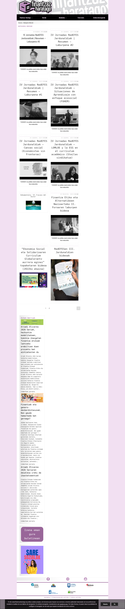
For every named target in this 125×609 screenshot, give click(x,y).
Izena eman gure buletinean (32, 534)
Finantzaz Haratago (25, 18)
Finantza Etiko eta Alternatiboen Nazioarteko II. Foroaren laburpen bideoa (64, 204)
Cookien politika (76, 597)
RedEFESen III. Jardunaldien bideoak (64, 252)
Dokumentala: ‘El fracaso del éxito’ (33, 195)
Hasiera (20, 23)
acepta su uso (64, 604)
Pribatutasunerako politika (60, 597)
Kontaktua (47, 597)
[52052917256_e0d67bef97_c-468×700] (65, 300)
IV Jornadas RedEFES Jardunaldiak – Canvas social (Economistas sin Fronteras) (33, 148)
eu (106, 13)
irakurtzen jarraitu (28, 391)
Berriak (44, 18)
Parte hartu (81, 18)
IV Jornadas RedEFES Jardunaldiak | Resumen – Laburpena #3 (33, 38)
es (103, 13)
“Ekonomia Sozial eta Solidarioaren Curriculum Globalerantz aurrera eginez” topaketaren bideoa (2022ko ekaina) (33, 259)
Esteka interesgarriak (99, 18)
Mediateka (62, 18)
